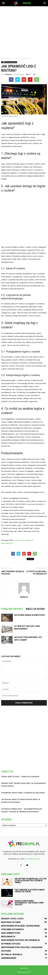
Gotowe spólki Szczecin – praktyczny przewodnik (20, 776)
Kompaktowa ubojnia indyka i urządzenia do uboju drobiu (23, 792)
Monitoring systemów (10, 62)
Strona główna (6, 58)
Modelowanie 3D (8, 936)
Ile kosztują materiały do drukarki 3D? (36, 572)
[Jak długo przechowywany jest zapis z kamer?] (7, 640)
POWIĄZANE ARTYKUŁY (12, 609)
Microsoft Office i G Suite (12, 919)
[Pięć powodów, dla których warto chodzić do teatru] (7, 893)
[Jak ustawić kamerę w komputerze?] (7, 618)
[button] (44, 3)
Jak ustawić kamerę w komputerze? (29, 615)
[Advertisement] (24, 31)
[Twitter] (27, 865)
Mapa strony (24, 968)
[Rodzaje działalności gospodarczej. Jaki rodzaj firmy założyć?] (7, 904)
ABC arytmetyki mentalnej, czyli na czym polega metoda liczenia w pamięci (30, 881)
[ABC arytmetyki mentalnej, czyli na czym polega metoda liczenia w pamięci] (7, 882)
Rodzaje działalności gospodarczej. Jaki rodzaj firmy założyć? (29, 903)
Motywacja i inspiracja (11, 954)
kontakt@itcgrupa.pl (32, 859)
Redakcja (8, 74)
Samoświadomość (8, 958)
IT (2, 62)
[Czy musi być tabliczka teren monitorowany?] (7, 629)
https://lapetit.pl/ (7, 543)
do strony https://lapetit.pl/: (23, 540)
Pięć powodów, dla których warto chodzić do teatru (30, 891)
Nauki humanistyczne (10, 933)
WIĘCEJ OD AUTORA (35, 609)
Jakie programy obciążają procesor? (12, 572)
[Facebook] (21, 865)
